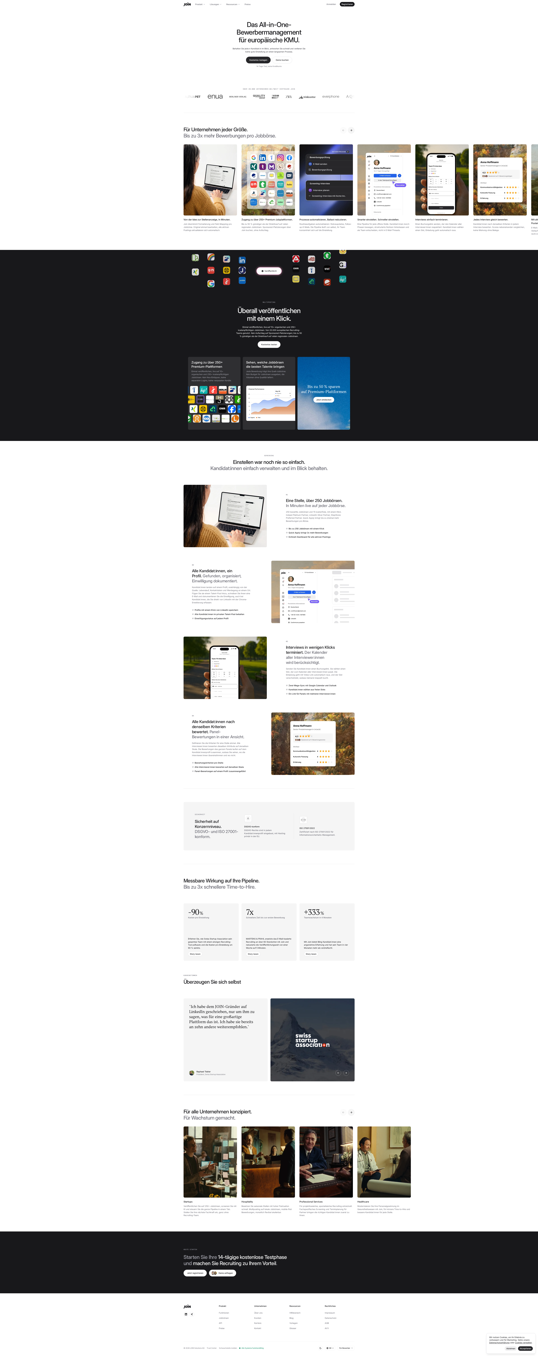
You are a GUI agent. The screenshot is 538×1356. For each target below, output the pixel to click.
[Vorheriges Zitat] (338, 1073)
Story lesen (195, 954)
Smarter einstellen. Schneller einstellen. (378, 219)
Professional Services (311, 1201)
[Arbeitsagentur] (216, 390)
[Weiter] (351, 130)
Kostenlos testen (269, 344)
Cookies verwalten (523, 1342)
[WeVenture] (314, 97)
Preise (248, 4)
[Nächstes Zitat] (346, 1073)
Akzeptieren (525, 1348)
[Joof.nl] (229, 419)
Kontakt (257, 1328)
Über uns (258, 1313)
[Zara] (224, 97)
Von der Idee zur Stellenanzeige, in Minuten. (207, 219)
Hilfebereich (294, 1313)
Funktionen (224, 1313)
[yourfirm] (194, 409)
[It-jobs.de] (226, 399)
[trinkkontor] (242, 97)
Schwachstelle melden (228, 1348)
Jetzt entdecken (323, 399)
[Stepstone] (197, 390)
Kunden (257, 1318)
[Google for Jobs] (226, 390)
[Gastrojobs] (210, 419)
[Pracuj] (201, 419)
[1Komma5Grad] (210, 97)
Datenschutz (330, 1318)
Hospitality (247, 1201)
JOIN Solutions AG (197, 1348)
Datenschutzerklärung (499, 1342)
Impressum (330, 1313)
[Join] (187, 4)
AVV (327, 1328)
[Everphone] (265, 97)
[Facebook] (213, 409)
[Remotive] (207, 390)
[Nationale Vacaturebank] (220, 419)
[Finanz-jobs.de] (235, 399)
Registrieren (347, 4)
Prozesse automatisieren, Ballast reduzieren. (323, 219)
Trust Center (212, 1348)
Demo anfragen (226, 1273)
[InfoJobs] (207, 399)
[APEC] (197, 399)
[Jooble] (223, 409)
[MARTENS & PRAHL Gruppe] (340, 97)
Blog (291, 1318)
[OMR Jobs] (203, 409)
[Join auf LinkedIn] (186, 1314)
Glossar (292, 1328)
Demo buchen (282, 60)
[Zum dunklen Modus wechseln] (320, 1348)
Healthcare (363, 1201)
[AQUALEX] (292, 97)
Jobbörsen (224, 1318)
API (220, 1323)
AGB (327, 1323)
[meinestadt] (232, 409)
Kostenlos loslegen (258, 60)
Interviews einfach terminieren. (431, 219)
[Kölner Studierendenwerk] (216, 399)
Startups (188, 1201)
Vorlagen (293, 1323)
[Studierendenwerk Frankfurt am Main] (239, 419)
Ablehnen (510, 1348)
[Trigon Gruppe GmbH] (325, 97)
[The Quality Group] (194, 97)
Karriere (257, 1323)
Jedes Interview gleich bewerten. (490, 219)
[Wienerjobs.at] (191, 419)
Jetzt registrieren (195, 1273)
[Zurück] (343, 130)
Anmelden (331, 4)
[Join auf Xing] (191, 1314)
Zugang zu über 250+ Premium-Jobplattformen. (267, 219)
